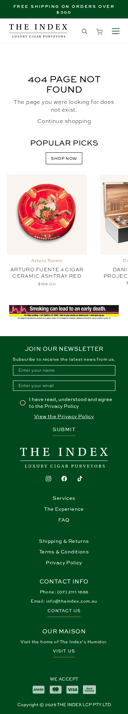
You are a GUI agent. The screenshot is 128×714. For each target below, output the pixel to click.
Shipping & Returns (64, 541)
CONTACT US (64, 611)
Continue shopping (64, 121)
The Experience (64, 509)
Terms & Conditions (64, 551)
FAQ (63, 520)
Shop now (64, 158)
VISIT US (64, 651)
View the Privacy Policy (64, 416)
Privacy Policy (64, 562)
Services (64, 498)
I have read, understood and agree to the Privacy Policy (70, 402)
